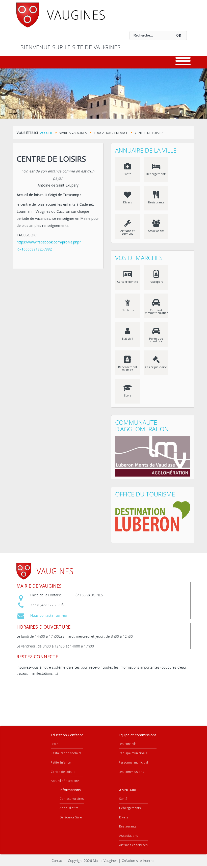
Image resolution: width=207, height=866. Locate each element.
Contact (57, 860)
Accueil (46, 132)
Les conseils (128, 744)
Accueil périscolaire (65, 781)
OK (179, 35)
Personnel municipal (133, 762)
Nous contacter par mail (49, 615)
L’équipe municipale (133, 753)
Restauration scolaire (66, 753)
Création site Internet (139, 860)
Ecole (54, 744)
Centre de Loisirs (51, 159)
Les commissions (131, 772)
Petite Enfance (61, 762)
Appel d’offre (69, 808)
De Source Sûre (71, 817)
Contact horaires (72, 799)
